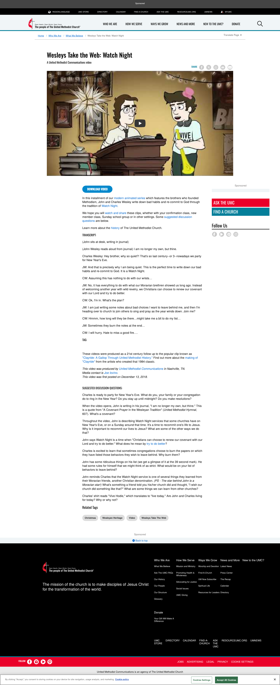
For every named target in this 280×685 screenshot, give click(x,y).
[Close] (274, 679)
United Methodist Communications (141, 369)
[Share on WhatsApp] (215, 67)
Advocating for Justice (186, 581)
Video (132, 518)
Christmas (90, 518)
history (115, 228)
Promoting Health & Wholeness (185, 574)
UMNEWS (208, 12)
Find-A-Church (141, 12)
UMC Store (83, 12)
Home (41, 35)
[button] (260, 24)
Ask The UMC (223, 202)
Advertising (195, 661)
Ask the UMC (163, 12)
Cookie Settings (242, 661)
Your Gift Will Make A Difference (164, 620)
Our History (159, 579)
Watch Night (109, 206)
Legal (210, 661)
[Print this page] (222, 67)
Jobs (180, 661)
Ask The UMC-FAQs (163, 572)
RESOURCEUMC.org (186, 12)
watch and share (115, 213)
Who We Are (110, 24)
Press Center (226, 572)
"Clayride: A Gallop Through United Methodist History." (117, 357)
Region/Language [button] (61, 12)
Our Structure (160, 592)
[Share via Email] (230, 67)
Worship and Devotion (208, 566)
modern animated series (129, 198)
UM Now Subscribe (207, 579)
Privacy (222, 661)
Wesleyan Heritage (112, 518)
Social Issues (182, 588)
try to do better (156, 443)
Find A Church (225, 211)
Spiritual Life (204, 585)
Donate (236, 24)
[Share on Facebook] (201, 67)
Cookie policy (122, 679)
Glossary (158, 598)
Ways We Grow (159, 24)
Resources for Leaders (209, 592)
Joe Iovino (110, 373)
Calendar (121, 12)
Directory (102, 12)
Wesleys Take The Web (154, 518)
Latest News (226, 566)
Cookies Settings (201, 679)
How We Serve (133, 24)
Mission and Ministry (185, 566)
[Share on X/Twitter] (208, 67)
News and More (186, 24)
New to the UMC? (213, 24)
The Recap (225, 579)
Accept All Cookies (226, 679)
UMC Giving (181, 594)
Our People (159, 585)
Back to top (141, 540)
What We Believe (74, 35)
